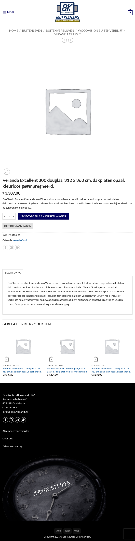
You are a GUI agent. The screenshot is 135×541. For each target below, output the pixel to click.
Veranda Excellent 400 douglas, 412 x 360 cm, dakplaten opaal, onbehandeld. (111, 370)
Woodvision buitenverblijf (100, 30)
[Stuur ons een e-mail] (17, 420)
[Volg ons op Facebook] (5, 420)
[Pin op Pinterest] (17, 247)
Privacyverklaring (12, 445)
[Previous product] (70, 40)
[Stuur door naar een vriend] (11, 247)
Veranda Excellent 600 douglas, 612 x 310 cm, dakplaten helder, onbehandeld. (67, 370)
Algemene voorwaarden (15, 430)
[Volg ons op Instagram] (11, 420)
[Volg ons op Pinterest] (23, 420)
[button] (8, 12)
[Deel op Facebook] (5, 247)
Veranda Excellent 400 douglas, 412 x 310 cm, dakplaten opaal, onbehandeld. (22, 370)
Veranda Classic (67, 34)
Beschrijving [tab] (13, 272)
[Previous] (2, 356)
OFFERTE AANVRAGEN (17, 225)
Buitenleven (32, 30)
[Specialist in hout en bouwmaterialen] (67, 12)
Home (13, 30)
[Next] (132, 356)
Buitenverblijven (60, 30)
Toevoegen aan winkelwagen (44, 216)
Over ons (7, 438)
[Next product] (64, 40)
